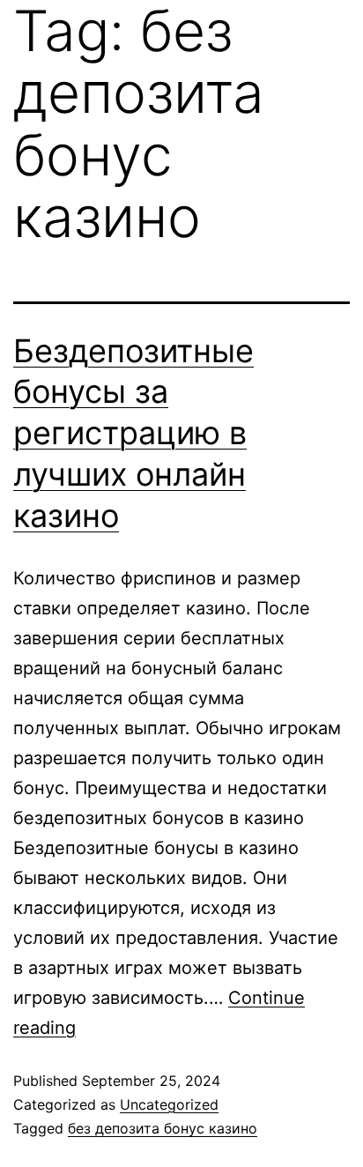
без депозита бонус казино (162, 1128)
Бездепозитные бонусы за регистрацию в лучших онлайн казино (133, 433)
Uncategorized (169, 1104)
